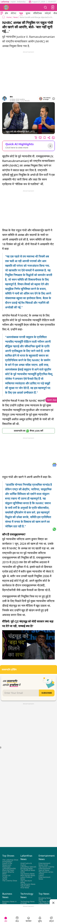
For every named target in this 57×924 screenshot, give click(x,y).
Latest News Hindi (46, 903)
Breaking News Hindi (45, 899)
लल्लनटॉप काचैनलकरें (28, 430)
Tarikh (4, 877)
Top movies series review (46, 873)
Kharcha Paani (8, 870)
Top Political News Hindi (27, 871)
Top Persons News (27, 884)
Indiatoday (21, 1)
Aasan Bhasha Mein (8, 873)
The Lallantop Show (10, 860)
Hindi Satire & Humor (26, 864)
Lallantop (5, 1)
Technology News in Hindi (27, 902)
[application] (28, 645)
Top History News (27, 873)
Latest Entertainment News (44, 877)
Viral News (24, 887)
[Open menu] (2, 13)
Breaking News (26, 868)
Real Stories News (27, 875)
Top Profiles (25, 886)
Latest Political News (26, 878)
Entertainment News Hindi (44, 864)
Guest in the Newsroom (7, 864)
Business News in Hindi (9, 902)
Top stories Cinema (46, 867)
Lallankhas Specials (28, 867)
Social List (6, 875)
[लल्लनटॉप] (6, 7)
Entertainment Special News (44, 869)
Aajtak (13, 1)
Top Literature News (26, 881)
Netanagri (6, 867)
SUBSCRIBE (47, 693)
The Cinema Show (9, 880)
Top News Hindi (45, 901)
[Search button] (45, 7)
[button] (53, 7)
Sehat (4, 879)
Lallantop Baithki (9, 868)
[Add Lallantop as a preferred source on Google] (45, 98)
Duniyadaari (7, 861)
